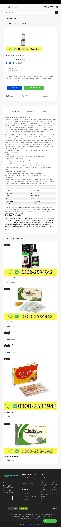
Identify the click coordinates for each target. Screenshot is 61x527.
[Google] (40, 2)
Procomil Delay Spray (28, 224)
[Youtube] (42, 2)
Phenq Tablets (23, 218)
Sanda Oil (19, 224)
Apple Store (14, 508)
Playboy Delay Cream (39, 518)
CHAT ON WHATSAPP (34, 88)
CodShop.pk (8, 211)
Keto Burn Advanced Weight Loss (37, 218)
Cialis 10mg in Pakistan (10, 348)
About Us (43, 478)
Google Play (24, 508)
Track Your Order (53, 479)
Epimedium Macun (10, 226)
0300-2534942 (50, 7)
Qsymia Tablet (9, 230)
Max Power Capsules (35, 226)
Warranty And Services (44, 495)
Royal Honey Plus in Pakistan (17, 514)
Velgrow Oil (37, 228)
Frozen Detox (29, 228)
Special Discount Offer (54, 483)
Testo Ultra (44, 220)
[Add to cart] (55, 281)
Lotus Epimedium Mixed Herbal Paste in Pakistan (38, 514)
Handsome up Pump (10, 222)
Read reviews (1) (20, 59)
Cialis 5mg (22, 228)
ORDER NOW (15, 88)
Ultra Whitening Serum (48, 226)
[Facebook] (36, 2)
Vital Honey (37, 220)
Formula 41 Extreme (46, 228)
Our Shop (52, 487)
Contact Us (44, 492)
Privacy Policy (44, 485)
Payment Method (52, 493)
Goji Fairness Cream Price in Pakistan (20, 516)
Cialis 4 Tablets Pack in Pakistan (12, 456)
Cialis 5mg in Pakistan (10, 412)
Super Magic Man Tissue (22, 226)
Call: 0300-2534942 (8, 488)
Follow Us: (32, 1)
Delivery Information (44, 481)
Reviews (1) (45, 111)
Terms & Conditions (43, 488)
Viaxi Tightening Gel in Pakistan (24, 518)
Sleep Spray (29, 222)
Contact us (8, 498)
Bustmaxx (51, 220)
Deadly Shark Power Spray (42, 224)
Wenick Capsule (21, 222)
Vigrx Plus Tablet (28, 220)
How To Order (53, 489)
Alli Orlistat (50, 218)
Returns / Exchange (43, 500)
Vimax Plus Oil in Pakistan (25, 207)
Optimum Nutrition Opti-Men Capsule (41, 516)
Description (16, 111)
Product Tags (30, 111)
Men (15, 68)
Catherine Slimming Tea (11, 218)
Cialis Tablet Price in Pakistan (11, 322)
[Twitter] (38, 2)
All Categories (12, 18)
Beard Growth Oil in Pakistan (11, 278)
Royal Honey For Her (39, 222)
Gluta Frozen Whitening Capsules (14, 220)
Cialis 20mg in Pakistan (10, 335)
